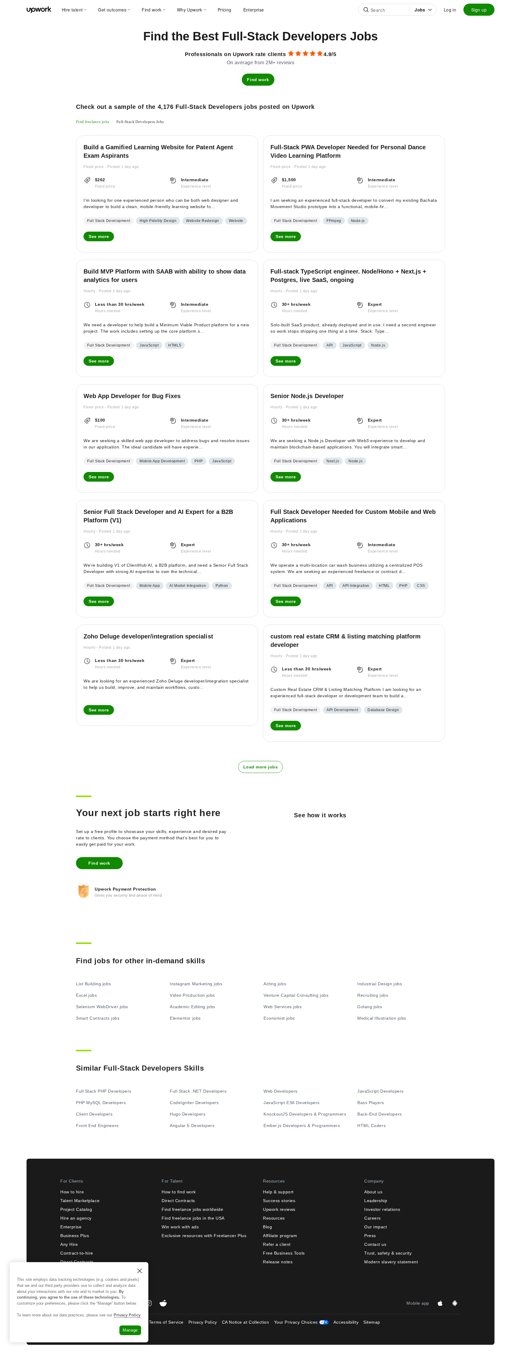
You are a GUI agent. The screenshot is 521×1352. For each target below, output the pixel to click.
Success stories (279, 1200)
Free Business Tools (284, 1253)
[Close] (139, 1270)
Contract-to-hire (76, 1253)
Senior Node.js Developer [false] (307, 396)
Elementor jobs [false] (185, 1018)
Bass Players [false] (370, 1102)
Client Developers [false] (94, 1114)
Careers (372, 1218)
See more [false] (99, 236)
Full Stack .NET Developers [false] (198, 1091)
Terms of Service (166, 1322)
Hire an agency (76, 1218)
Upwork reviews (279, 1209)
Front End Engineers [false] (97, 1125)
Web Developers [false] (281, 1091)
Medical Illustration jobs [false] (381, 1018)
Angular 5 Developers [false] (192, 1125)
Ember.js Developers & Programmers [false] (302, 1125)
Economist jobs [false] (279, 1018)
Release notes (277, 1261)
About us (373, 1191)
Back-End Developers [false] (379, 1114)
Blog (267, 1226)
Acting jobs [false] (275, 983)
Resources (274, 1218)
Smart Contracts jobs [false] (97, 1018)
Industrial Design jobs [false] (379, 983)
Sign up (479, 10)
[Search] (366, 9)
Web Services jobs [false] (283, 1006)
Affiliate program (280, 1235)
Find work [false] (258, 79)
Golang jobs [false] (369, 1006)
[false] (92, 121)
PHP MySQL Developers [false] (101, 1102)
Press (370, 1235)
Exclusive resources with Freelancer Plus (204, 1235)
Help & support (278, 1191)
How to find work (179, 1191)
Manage (130, 1330)
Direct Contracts (178, 1200)
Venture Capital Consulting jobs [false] (296, 995)
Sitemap (371, 1322)
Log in (450, 10)
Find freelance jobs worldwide (192, 1209)
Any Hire (69, 1244)
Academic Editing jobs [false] (192, 1006)
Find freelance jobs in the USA (193, 1218)
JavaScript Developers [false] (380, 1091)
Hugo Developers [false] (187, 1114)
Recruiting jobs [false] (372, 995)
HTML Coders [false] (371, 1125)
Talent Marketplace (79, 1200)
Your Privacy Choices (301, 1322)
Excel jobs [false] (86, 995)
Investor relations (382, 1209)
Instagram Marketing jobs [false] (196, 983)
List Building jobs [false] (93, 983)
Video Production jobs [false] (192, 995)
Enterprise (71, 1226)
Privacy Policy (202, 1322)
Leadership (375, 1200)
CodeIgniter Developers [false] (194, 1102)
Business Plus (74, 1235)
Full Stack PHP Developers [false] (103, 1091)
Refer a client (277, 1244)
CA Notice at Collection (245, 1322)
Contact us (375, 1244)
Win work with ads (180, 1226)
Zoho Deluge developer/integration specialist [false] (148, 636)
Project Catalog (76, 1209)
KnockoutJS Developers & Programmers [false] (305, 1114)
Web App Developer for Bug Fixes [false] (132, 396)
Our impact (375, 1226)
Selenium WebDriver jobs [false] (102, 1006)
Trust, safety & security (388, 1253)
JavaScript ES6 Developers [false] (292, 1102)
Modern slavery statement (391, 1261)
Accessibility (345, 1322)
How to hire (72, 1191)
